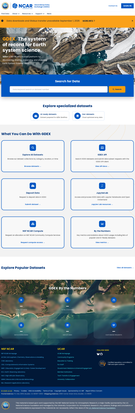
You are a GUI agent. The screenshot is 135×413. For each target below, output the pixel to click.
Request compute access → (33, 242)
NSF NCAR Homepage (9, 353)
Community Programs (65, 357)
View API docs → (102, 166)
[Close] (132, 21)
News (49, 13)
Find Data (5, 13)
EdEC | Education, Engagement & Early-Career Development (23, 368)
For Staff (60, 365)
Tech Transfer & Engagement (68, 376)
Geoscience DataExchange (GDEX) (42, 6)
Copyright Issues (60, 391)
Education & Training (65, 361)
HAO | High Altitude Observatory (13, 376)
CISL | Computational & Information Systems (17, 365)
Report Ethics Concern (94, 391)
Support (39, 13)
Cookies (24, 391)
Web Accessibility (34, 391)
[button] (19, 13)
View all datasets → (125, 267)
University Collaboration (66, 379)
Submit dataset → (33, 204)
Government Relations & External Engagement (74, 368)
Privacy (16, 391)
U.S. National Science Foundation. (102, 408)
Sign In (127, 5)
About (14, 13)
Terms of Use (48, 391)
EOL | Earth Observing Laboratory (13, 372)
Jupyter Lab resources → (102, 204)
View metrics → (102, 242)
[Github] (101, 354)
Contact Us (113, 6)
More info (88, 20)
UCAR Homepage (63, 353)
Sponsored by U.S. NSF (76, 391)
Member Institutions (64, 372)
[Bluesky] (98, 354)
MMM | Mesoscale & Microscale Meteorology (17, 379)
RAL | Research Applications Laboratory (15, 383)
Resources (26, 13)
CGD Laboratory (7, 361)
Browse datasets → (32, 166)
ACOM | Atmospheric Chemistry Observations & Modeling (22, 357)
